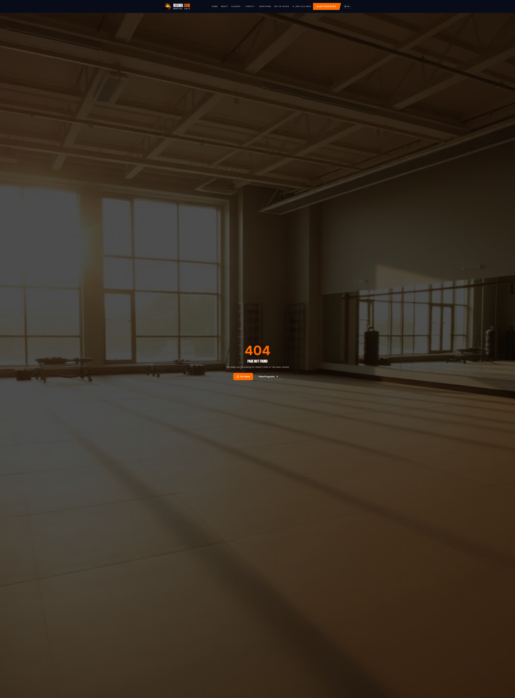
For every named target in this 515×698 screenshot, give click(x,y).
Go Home (245, 376)
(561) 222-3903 (303, 6)
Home (215, 6)
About (224, 6)
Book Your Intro (326, 6)
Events (250, 6)
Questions (265, 6)
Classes (235, 6)
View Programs (267, 376)
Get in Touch (281, 6)
